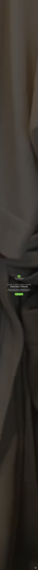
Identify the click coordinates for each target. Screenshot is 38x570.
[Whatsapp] (35, 567)
